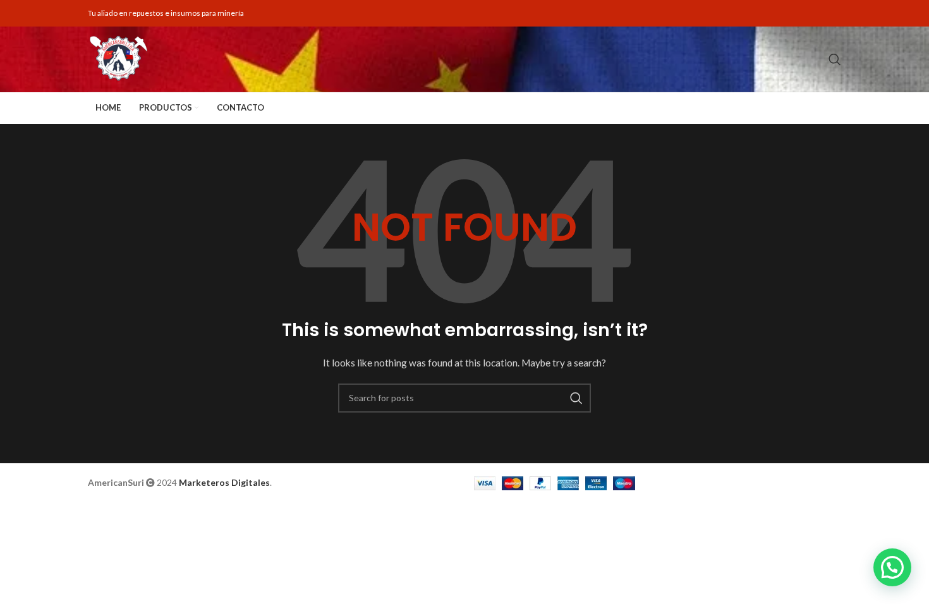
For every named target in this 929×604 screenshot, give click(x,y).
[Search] (834, 59)
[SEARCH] (576, 398)
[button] (892, 567)
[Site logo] (117, 59)
